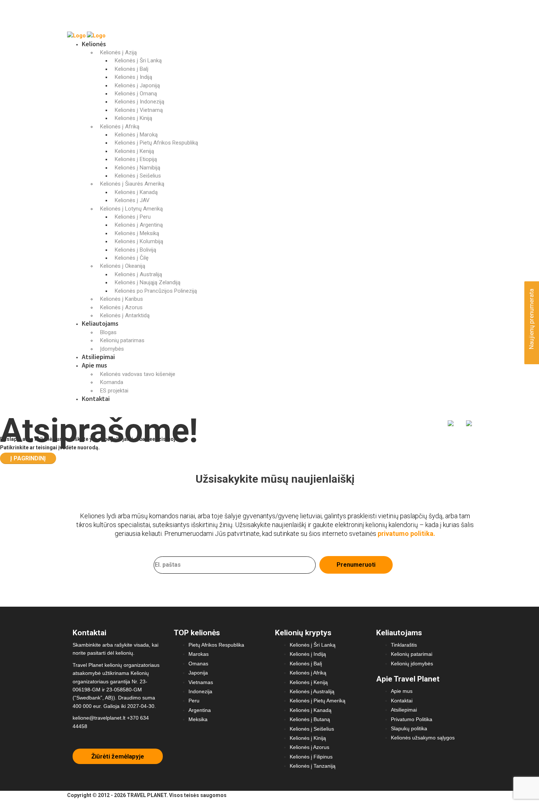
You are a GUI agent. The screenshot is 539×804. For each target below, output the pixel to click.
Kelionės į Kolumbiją (139, 241)
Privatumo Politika (411, 719)
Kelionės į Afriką (119, 126)
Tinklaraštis (404, 645)
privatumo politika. (406, 533)
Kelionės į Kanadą (136, 192)
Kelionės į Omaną (136, 93)
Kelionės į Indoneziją (139, 101)
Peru (193, 701)
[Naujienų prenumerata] (531, 353)
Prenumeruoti (356, 564)
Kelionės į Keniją (134, 151)
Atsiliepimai (98, 356)
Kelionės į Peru (133, 216)
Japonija (198, 673)
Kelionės (94, 44)
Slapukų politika (409, 728)
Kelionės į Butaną (310, 719)
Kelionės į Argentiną (139, 225)
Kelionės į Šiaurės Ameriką (132, 183)
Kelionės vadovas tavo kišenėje (137, 374)
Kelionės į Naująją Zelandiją (147, 282)
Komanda (111, 382)
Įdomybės (112, 349)
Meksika (198, 719)
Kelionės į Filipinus (311, 757)
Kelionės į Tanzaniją (313, 766)
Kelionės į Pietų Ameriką (317, 701)
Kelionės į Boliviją (135, 249)
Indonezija (200, 691)
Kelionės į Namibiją (137, 167)
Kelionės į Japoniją (137, 85)
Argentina (199, 710)
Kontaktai (96, 398)
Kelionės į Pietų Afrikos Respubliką (156, 142)
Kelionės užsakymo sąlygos (423, 738)
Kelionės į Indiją (133, 77)
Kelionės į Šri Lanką (138, 60)
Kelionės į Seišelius (138, 175)
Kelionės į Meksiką (137, 233)
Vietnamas (200, 682)
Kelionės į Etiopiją (136, 159)
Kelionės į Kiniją (133, 118)
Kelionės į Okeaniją (122, 266)
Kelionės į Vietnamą (139, 110)
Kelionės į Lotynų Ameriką (131, 208)
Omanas (198, 663)
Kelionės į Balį (131, 69)
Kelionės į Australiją (138, 274)
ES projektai (114, 390)
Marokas (198, 654)
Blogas (108, 332)
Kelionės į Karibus (121, 299)
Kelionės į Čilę (131, 258)
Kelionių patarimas (122, 340)
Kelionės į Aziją (118, 52)
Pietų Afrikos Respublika (216, 645)
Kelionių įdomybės (412, 663)
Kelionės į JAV (132, 200)
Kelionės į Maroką (136, 134)
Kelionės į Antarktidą (125, 315)
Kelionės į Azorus (121, 307)
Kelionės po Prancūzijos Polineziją (156, 291)
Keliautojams (100, 323)
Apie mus (94, 365)
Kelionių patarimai (411, 654)
